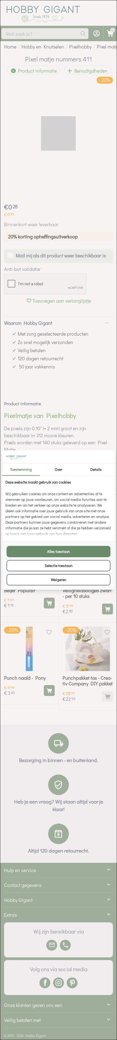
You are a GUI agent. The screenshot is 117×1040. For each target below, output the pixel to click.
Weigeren (58, 579)
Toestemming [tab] (21, 469)
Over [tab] (58, 469)
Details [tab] (96, 469)
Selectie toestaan (59, 565)
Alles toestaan (58, 551)
